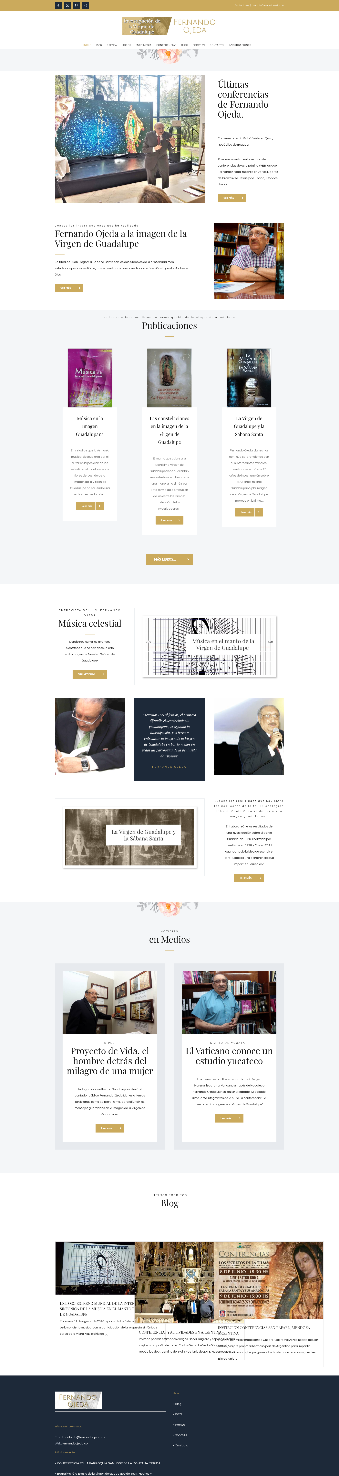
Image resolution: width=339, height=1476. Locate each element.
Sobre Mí (181, 1435)
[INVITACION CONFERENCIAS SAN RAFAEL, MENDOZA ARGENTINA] (268, 1280)
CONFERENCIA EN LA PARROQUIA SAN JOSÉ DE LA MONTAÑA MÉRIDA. (109, 1463)
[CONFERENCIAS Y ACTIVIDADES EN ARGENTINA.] (189, 1283)
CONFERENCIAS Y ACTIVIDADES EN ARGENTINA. (180, 1332)
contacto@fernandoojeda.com (268, 5)
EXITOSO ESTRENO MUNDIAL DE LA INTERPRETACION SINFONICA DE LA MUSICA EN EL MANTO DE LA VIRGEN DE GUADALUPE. (108, 1309)
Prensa (180, 1424)
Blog (178, 1403)
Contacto (181, 1445)
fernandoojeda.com (76, 1443)
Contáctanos (242, 5)
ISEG (178, 1414)
